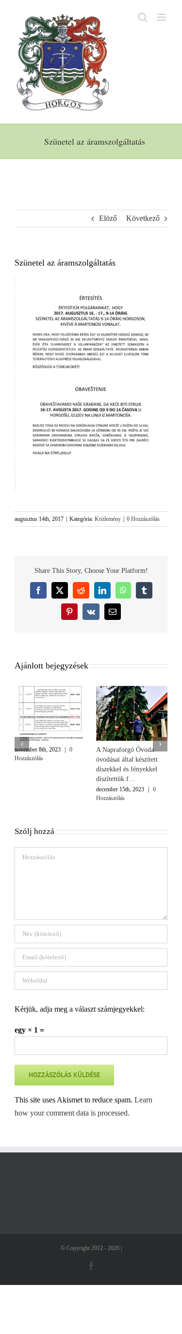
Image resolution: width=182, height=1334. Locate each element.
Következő (143, 218)
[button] (22, 744)
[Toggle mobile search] (143, 17)
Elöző (108, 218)
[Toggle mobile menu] (162, 17)
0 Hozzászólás (143, 519)
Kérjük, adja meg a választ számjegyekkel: (80, 1009)
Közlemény (108, 519)
